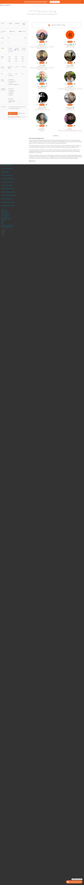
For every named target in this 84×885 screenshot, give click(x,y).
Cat (23, 73)
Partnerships (4, 217)
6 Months (24, 66)
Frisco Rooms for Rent (6, 185)
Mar (16, 59)
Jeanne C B (41, 107)
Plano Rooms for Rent (6, 199)
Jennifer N (42, 128)
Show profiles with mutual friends (14, 108)
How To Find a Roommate (7, 225)
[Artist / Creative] (15, 101)
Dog (16, 73)
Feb (9, 59)
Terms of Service (5, 213)
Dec (16, 58)
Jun (16, 61)
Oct (23, 56)
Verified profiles (11, 79)
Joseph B (69, 65)
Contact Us (4, 220)
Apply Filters (13, 113)
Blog (2, 223)
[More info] (70, 97)
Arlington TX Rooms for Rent (8, 192)
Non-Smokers (11, 88)
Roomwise (66, 44)
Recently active (11, 82)
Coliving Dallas (4, 172)
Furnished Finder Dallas (7, 175)
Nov (9, 58)
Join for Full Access (55, 1)
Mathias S (41, 44)
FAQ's (2, 222)
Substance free (11, 93)
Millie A (69, 86)
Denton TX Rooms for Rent (7, 178)
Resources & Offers (6, 218)
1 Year (10, 68)
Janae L (70, 128)
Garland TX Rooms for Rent (8, 188)
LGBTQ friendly (11, 91)
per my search (17, 116)
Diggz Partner (69, 107)
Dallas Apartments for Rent (8, 205)
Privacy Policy (4, 212)
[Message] (42, 35)
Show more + (32, 161)
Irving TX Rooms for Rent (7, 182)
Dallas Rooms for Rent (6, 168)
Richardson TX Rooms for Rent (8, 195)
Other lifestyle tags (10, 98)
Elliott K (41, 65)
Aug (9, 56)
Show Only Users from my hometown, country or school (17, 106)
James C (39, 86)
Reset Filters (22, 113)
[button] (74, 881)
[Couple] (15, 102)
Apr (23, 59)
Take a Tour (4, 210)
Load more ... (56, 135)
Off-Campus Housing (6, 227)
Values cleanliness (12, 90)
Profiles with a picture (12, 81)
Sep (16, 56)
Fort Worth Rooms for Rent (8, 202)
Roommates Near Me (6, 165)
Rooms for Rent (5, 215)
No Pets (10, 73)
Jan (23, 58)
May (9, 61)
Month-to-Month (10, 66)
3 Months (17, 66)
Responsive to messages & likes (13, 84)
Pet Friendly (11, 75)
